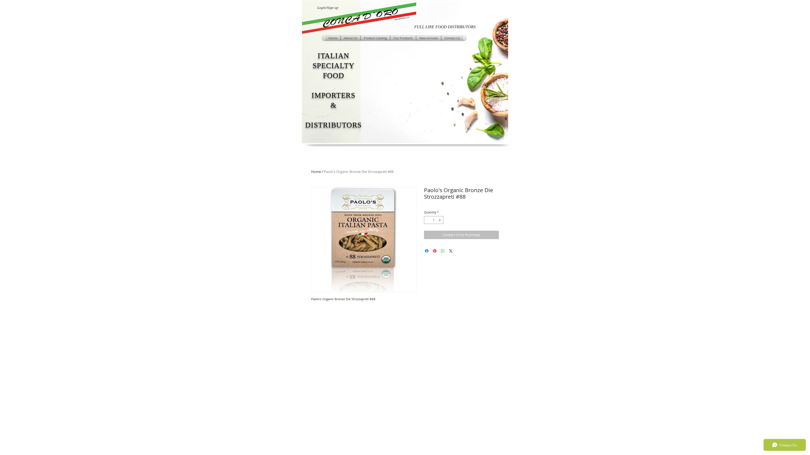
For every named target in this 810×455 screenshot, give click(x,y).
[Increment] (440, 220)
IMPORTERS (333, 95)
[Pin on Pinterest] (434, 250)
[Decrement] (427, 220)
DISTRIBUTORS (333, 125)
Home (316, 171)
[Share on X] (450, 250)
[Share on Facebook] (426, 250)
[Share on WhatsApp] (442, 250)
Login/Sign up (327, 8)
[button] (403, 38)
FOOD (333, 75)
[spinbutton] (433, 220)
